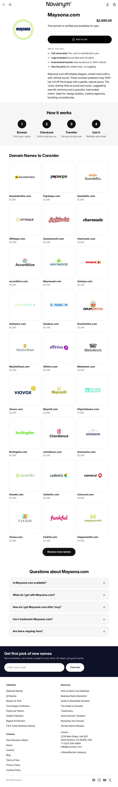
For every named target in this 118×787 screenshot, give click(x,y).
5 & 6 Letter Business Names (20, 725)
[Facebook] (94, 780)
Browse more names (59, 551)
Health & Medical (14, 715)
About (9, 745)
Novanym (17, 780)
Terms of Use (12, 760)
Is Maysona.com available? (29, 582)
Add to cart (81, 39)
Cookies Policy (13, 770)
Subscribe (75, 667)
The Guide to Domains (72, 705)
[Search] (10, 4)
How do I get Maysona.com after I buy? (37, 607)
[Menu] (3, 4)
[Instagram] (99, 780)
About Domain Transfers (73, 715)
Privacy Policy (13, 765)
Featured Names (14, 691)
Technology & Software (18, 705)
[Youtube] (104, 780)
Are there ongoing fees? (28, 631)
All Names (11, 696)
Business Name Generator (74, 696)
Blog (8, 755)
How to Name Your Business (75, 691)
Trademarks (67, 711)
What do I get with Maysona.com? (34, 594)
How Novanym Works (17, 740)
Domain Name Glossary (72, 725)
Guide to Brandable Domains (75, 701)
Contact (10, 750)
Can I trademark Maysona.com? (33, 619)
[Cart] (114, 4)
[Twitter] (110, 780)
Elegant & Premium (15, 720)
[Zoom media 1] (23, 29)
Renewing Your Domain (72, 720)
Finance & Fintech (15, 711)
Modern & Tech (14, 701)
